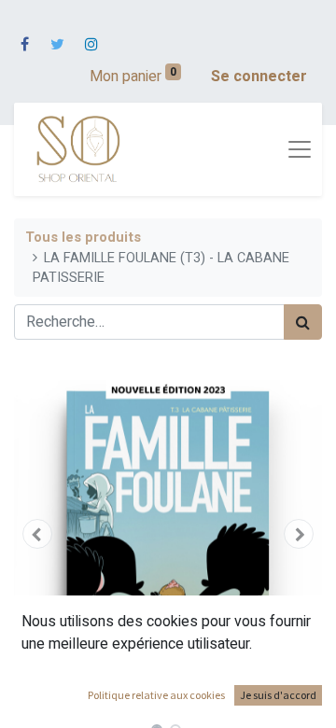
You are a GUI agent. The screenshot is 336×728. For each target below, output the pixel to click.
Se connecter (259, 76)
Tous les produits (83, 237)
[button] (37, 534)
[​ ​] (25, 32)
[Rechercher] (303, 322)
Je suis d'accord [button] (278, 695)
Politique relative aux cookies (156, 695)
